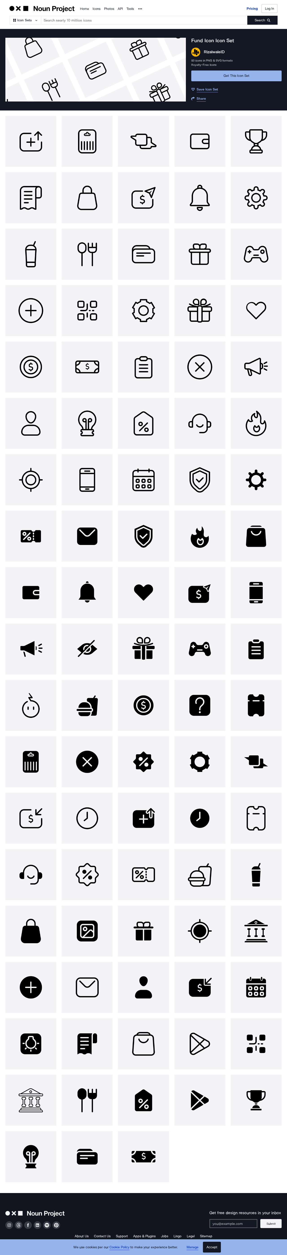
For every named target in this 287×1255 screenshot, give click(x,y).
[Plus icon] (30, 310)
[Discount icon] (143, 423)
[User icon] (30, 423)
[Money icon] (87, 367)
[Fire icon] (256, 423)
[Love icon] (256, 310)
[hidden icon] (87, 649)
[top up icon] (30, 141)
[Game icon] (256, 254)
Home (84, 9)
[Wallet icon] (199, 141)
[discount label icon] (143, 1100)
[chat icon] (143, 141)
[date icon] (143, 479)
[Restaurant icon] (87, 254)
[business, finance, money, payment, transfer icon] (143, 197)
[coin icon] (30, 367)
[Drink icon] (30, 254)
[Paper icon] (30, 197)
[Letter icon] (87, 536)
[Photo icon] (87, 931)
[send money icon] (199, 592)
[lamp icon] (87, 423)
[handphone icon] (87, 479)
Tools (130, 9)
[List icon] (143, 367)
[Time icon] (87, 818)
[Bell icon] (199, 197)
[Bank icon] (256, 931)
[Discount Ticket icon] (30, 536)
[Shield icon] (199, 479)
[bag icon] (87, 197)
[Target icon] (30, 479)
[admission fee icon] (30, 818)
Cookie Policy (119, 1247)
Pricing (252, 9)
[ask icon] (199, 705)
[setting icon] (256, 197)
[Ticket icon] (256, 705)
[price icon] (87, 141)
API (120, 9)
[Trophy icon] (256, 141)
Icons (96, 9)
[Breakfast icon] (87, 705)
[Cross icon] (199, 367)
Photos (109, 9)
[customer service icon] (199, 423)
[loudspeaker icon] (256, 367)
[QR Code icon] (87, 310)
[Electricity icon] (30, 705)
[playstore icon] (199, 1043)
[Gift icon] (199, 254)
